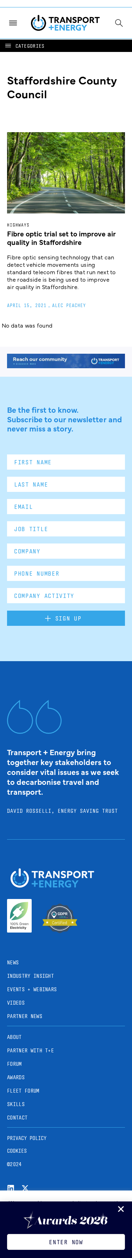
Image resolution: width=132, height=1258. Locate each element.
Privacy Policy (26, 1138)
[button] (24, 46)
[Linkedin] (10, 1188)
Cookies (17, 1150)
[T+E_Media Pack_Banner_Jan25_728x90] (66, 366)
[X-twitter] (25, 1188)
